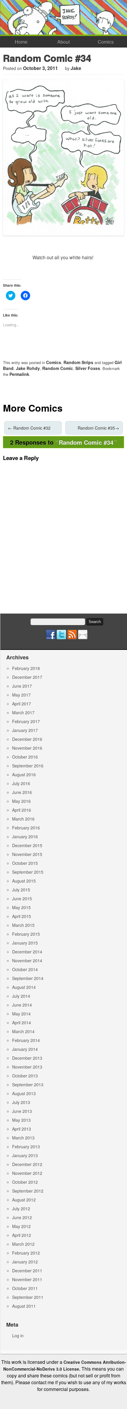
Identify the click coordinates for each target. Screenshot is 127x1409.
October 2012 (25, 1182)
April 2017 (21, 704)
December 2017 (27, 677)
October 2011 (25, 1288)
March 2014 (23, 1031)
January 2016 (25, 836)
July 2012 (21, 1208)
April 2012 (21, 1235)
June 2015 (22, 898)
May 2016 (21, 801)
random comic (57, 368)
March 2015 (23, 925)
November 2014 (27, 960)
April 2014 (21, 1022)
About (63, 41)
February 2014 (26, 1040)
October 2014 (25, 969)
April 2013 (21, 1129)
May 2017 (21, 695)
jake (76, 68)
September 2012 (27, 1191)
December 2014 (27, 952)
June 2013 (22, 1111)
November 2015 (27, 854)
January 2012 (25, 1262)
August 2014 (24, 987)
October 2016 (25, 757)
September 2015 (27, 872)
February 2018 (26, 668)
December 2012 (27, 1164)
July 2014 (21, 996)
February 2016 (26, 828)
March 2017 (23, 712)
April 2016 (21, 810)
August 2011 (24, 1306)
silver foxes (87, 368)
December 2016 (27, 739)
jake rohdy (28, 368)
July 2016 (21, 783)
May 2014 (21, 1014)
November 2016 (27, 748)
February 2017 (26, 721)
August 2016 (24, 774)
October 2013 (25, 1076)
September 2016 (27, 766)
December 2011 (27, 1270)
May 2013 (21, 1120)
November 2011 (27, 1279)
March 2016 (23, 819)
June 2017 (22, 686)
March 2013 (23, 1138)
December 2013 (27, 1058)
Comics (106, 41)
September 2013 (27, 1084)
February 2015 (26, 934)
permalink (19, 374)
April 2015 (21, 916)
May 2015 (21, 907)
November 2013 (27, 1067)
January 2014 (25, 1049)
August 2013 (24, 1093)
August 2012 (24, 1200)
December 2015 (27, 845)
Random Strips (78, 362)
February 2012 (26, 1253)
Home (21, 41)
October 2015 (25, 863)
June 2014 (22, 1005)
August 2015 (24, 881)
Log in (18, 1335)
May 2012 (21, 1226)
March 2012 (23, 1244)
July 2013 (21, 1102)
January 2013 (25, 1155)
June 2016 (22, 792)
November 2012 (27, 1173)
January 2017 (25, 730)
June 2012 (22, 1217)
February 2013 (26, 1146)
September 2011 (27, 1297)
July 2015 (21, 890)
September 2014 (27, 978)
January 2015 (25, 943)
